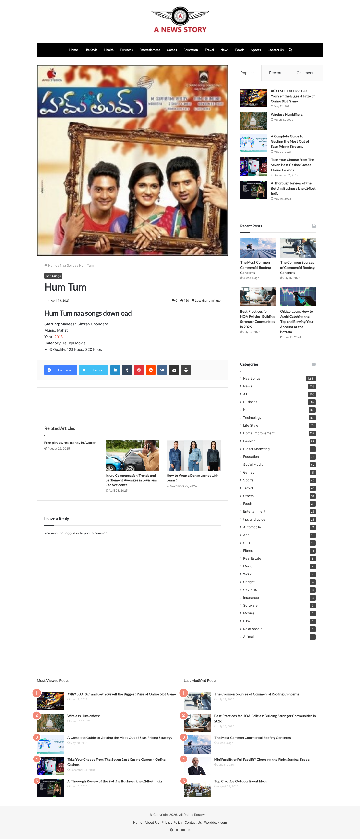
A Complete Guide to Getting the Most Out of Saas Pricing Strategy (290, 141)
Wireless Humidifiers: (287, 114)
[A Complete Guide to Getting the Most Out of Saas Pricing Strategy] (253, 143)
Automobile (252, 527)
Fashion (249, 441)
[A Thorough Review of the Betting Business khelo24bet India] (253, 190)
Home (73, 50)
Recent (275, 72)
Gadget (249, 582)
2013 (58, 336)
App (246, 535)
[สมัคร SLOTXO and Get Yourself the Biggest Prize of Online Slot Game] (253, 98)
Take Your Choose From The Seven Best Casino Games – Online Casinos (292, 165)
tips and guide (254, 519)
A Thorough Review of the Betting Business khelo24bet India (293, 188)
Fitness (248, 551)
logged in (72, 533)
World (247, 574)
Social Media (253, 464)
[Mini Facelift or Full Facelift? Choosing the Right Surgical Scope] (197, 766)
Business (126, 50)
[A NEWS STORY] (180, 21)
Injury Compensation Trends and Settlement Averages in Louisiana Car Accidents (131, 480)
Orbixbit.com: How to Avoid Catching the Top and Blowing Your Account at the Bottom (296, 321)
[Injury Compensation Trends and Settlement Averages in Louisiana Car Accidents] (132, 455)
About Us (152, 822)
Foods (239, 50)
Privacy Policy (172, 822)
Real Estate (252, 558)
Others (248, 496)
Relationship (252, 629)
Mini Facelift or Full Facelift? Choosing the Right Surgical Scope (262, 759)
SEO (246, 543)
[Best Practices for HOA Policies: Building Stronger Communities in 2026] (258, 297)
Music (247, 566)
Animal (248, 637)
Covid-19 (250, 590)
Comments (306, 72)
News (224, 50)
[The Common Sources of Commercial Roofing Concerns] (298, 248)
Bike (246, 621)
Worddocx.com (215, 822)
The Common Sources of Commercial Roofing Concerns (297, 267)
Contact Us (276, 50)
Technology (252, 418)
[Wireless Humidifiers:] (253, 121)
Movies (248, 613)
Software (250, 605)
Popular (247, 72)
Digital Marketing (256, 449)
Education (191, 50)
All (245, 394)
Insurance (251, 598)
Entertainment (150, 50)
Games (172, 50)
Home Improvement (259, 433)
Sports (256, 50)
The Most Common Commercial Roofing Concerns (255, 267)
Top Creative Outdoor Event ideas (240, 781)
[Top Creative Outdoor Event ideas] (197, 788)
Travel (209, 50)
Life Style (91, 50)
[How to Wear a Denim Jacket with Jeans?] (194, 455)
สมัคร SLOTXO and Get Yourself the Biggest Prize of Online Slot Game (293, 96)
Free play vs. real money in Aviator (70, 443)
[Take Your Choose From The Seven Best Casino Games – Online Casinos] (253, 166)
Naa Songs (68, 265)
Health (109, 50)
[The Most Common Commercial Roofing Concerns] (258, 248)
